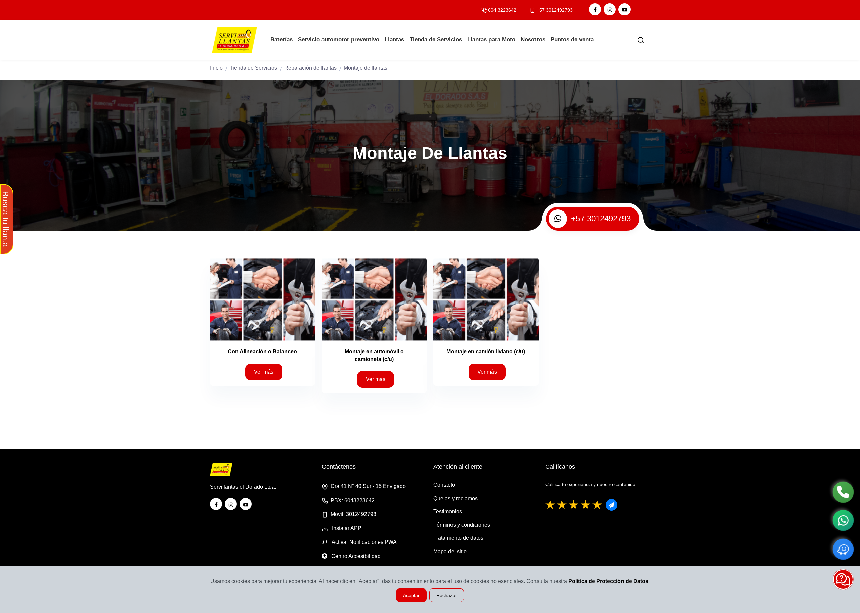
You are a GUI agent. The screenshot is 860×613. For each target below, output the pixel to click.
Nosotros (533, 39)
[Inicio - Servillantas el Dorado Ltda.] (236, 40)
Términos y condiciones (461, 525)
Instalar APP (346, 528)
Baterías (281, 39)
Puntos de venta (572, 39)
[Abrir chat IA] (843, 579)
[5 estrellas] (597, 505)
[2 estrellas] (562, 505)
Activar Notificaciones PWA (364, 542)
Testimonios (447, 511)
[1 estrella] (550, 505)
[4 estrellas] (585, 505)
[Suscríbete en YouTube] (624, 9)
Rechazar (446, 595)
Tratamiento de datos (458, 538)
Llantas (394, 39)
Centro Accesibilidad (355, 556)
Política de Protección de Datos (608, 581)
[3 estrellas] (574, 505)
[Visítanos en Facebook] (595, 9)
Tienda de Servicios (436, 39)
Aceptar (411, 595)
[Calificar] (611, 505)
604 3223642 (502, 10)
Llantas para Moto (491, 39)
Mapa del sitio (450, 551)
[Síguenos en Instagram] (610, 9)
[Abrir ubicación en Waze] (843, 549)
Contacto (444, 485)
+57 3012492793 (554, 10)
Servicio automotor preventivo (338, 39)
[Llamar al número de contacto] (843, 492)
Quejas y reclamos (455, 498)
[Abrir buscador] (640, 40)
